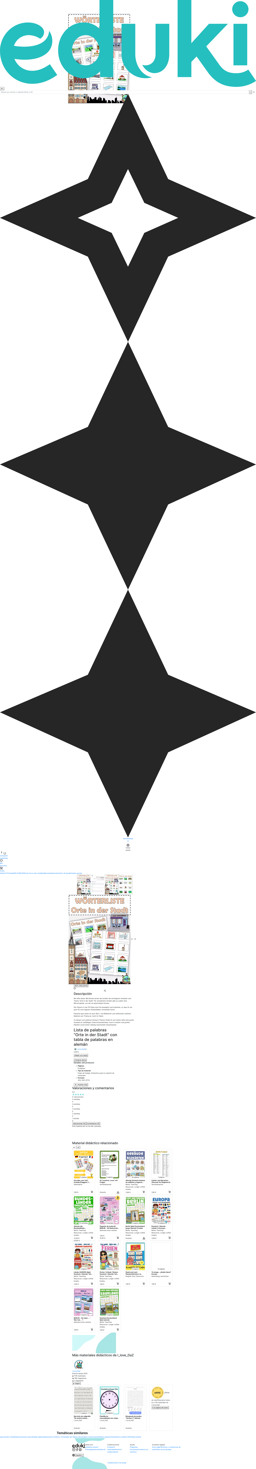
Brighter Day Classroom (135, 1276)
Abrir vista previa (81, 986)
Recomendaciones (51, 873)
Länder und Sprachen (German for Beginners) (161, 1181)
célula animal (136, 1437)
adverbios (111, 1437)
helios (17, 1437)
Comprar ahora (80, 1060)
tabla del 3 (69, 1437)
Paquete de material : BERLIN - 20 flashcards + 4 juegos (109, 1227)
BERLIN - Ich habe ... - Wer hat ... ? (82, 1319)
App (91, 1449)
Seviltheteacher (105, 1184)
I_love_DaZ (81, 1049)
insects (96, 1437)
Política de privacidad (163, 1449)
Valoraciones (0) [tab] (79, 1124)
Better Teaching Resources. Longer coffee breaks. (135, 1186)
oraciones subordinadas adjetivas (32, 1437)
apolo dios (77, 1437)
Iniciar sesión (78, 1140)
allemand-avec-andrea (108, 1230)
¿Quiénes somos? (91, 1447)
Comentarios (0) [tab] (93, 1124)
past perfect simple (7, 1437)
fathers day (103, 1437)
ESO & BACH (18, 873)
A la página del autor (160, 1408)
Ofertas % (26, 873)
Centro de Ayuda (64, 873)
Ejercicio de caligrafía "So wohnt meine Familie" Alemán (82, 1417)
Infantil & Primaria (6, 873)
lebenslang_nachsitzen (160, 1276)
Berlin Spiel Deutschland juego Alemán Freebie (135, 1227)
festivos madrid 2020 (123, 1437)
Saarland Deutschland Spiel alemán (108, 1319)
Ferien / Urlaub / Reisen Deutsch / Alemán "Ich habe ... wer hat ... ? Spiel (109, 1273)
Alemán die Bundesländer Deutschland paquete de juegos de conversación (83, 1227)
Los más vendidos (37, 873)
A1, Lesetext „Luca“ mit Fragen (109, 1181)
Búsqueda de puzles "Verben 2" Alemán (134, 1417)
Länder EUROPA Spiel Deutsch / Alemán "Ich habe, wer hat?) (82, 1273)
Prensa (87, 1449)
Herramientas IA (99, 1449)
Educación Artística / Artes (55, 1437)
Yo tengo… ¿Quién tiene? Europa (161, 1273)
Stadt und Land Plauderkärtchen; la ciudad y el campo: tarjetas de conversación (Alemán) (135, 1273)
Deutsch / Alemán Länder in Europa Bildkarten (159, 1227)
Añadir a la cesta (80, 1055)
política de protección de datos (101, 1137)
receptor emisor (87, 1437)
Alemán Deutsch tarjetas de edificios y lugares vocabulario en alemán (135, 1181)
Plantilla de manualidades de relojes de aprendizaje (109, 1417)
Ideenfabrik (78, 1184)
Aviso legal (156, 1447)
